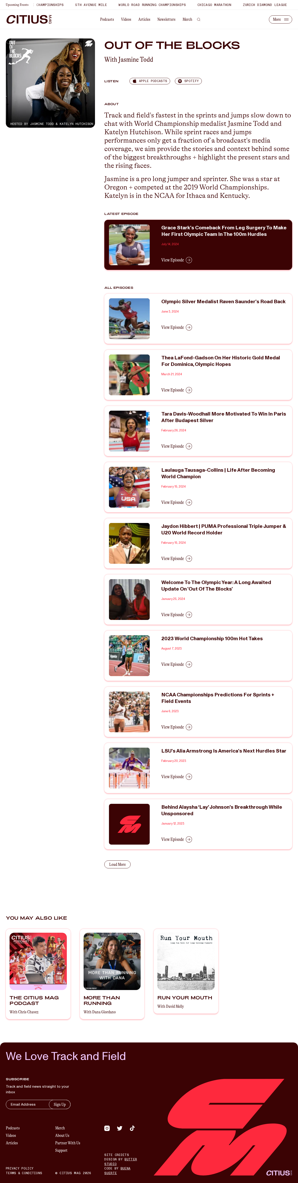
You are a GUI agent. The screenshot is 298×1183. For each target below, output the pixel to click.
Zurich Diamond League (250, 5)
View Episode (172, 260)
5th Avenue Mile (76, 5)
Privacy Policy (20, 1168)
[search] (198, 19)
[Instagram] (107, 1128)
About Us (62, 1135)
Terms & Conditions (24, 1173)
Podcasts (107, 19)
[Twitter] (119, 1128)
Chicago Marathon (199, 5)
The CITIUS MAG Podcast (34, 1000)
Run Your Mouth (184, 997)
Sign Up (60, 1104)
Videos (126, 19)
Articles (144, 19)
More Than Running (102, 1000)
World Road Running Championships (137, 5)
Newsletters (166, 19)
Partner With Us (67, 1143)
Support (61, 1150)
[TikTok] (132, 1128)
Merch (187, 19)
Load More (117, 864)
